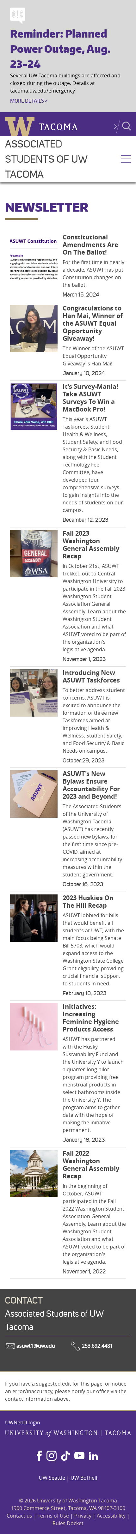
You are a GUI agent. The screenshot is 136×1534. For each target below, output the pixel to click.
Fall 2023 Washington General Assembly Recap (91, 544)
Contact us (19, 1515)
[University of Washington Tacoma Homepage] (68, 1434)
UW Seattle (52, 1477)
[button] (126, 159)
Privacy (82, 1515)
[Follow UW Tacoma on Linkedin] (93, 1456)
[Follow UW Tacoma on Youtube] (79, 1456)
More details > (28, 101)
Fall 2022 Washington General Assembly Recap (91, 1164)
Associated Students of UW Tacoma (46, 159)
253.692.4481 (97, 1345)
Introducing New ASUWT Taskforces (91, 676)
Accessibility (111, 1515)
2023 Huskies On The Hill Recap (88, 901)
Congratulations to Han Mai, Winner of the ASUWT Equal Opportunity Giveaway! (93, 323)
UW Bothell (84, 1477)
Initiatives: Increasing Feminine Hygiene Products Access (91, 1017)
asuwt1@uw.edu (35, 1345)
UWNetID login (22, 1422)
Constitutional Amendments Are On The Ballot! (90, 244)
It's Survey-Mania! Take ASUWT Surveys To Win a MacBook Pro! (90, 397)
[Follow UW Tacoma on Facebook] (39, 1456)
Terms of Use (53, 1515)
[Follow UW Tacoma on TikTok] (65, 1456)
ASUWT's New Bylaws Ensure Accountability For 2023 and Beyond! (91, 785)
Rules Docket (68, 1523)
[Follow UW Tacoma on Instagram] (51, 1456)
